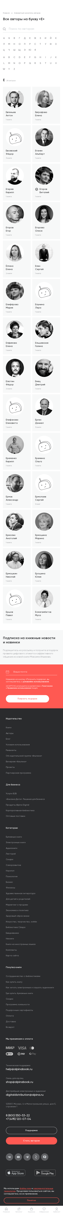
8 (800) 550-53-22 (18, 1115)
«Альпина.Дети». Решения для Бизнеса (25, 799)
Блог (8, 739)
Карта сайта (12, 956)
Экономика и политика (17, 910)
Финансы (10, 888)
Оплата (10, 1016)
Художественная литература (20, 893)
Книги (8, 728)
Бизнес (9, 882)
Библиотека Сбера (15, 927)
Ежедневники (12, 933)
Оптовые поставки (15, 816)
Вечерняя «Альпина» (16, 762)
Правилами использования (19, 688)
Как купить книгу (14, 982)
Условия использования (18, 745)
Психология (11, 877)
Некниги (10, 939)
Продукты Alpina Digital (17, 805)
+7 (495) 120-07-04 (18, 1119)
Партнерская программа (18, 773)
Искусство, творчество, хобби (21, 922)
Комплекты (11, 950)
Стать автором (31, 1141)
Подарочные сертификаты (19, 1010)
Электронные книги (16, 842)
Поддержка (31, 1130)
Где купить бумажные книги (19, 993)
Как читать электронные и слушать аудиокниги (30, 988)
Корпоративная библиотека (20, 811)
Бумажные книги (14, 837)
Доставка (11, 1022)
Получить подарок (27, 699)
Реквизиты (11, 750)
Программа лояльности (18, 1005)
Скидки (9, 859)
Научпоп (10, 871)
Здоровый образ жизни (17, 916)
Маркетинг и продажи (17, 905)
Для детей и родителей (18, 899)
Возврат (10, 1027)
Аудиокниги (11, 848)
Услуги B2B (11, 794)
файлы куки (25, 1188)
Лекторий (11, 854)
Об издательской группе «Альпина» (24, 756)
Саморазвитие (13, 865)
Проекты (10, 767)
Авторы (9, 733)
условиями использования (36, 682)
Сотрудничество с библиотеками (23, 976)
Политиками (47, 686)
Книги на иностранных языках (21, 944)
